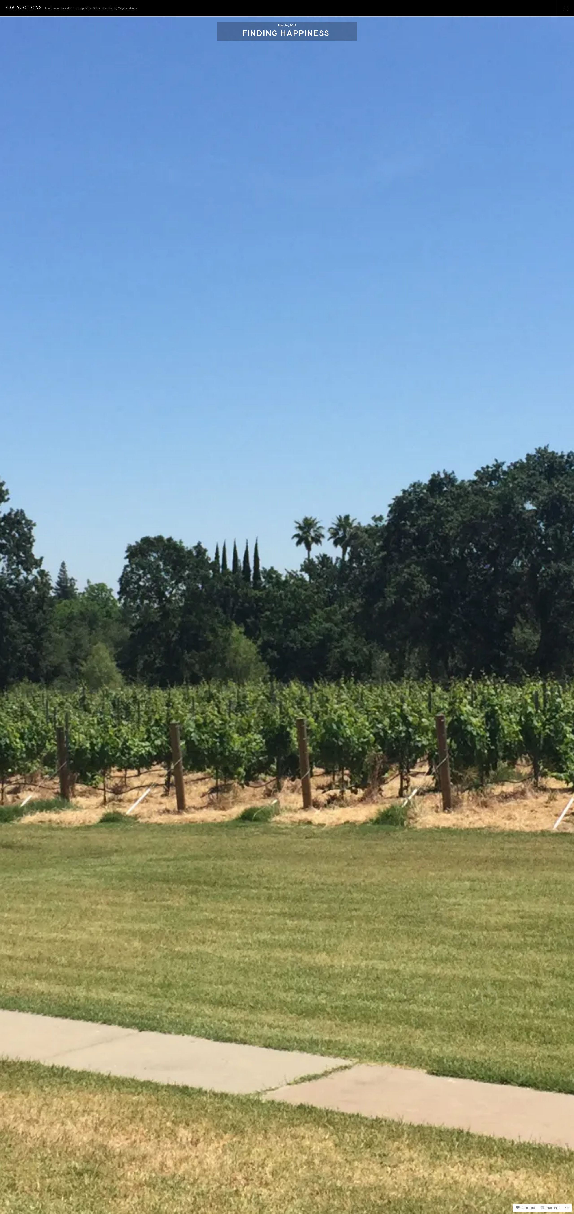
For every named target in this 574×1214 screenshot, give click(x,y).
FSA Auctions (23, 8)
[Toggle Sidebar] (566, 8)
